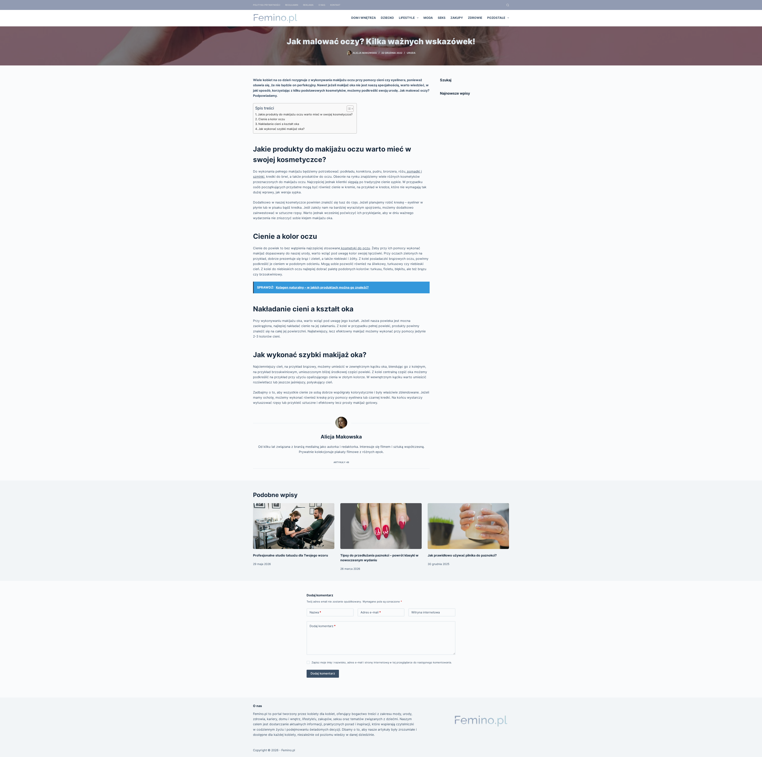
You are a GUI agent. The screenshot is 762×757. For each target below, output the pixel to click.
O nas (321, 5)
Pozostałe (496, 18)
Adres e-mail (371, 612)
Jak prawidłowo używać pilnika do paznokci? (462, 555)
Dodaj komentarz (323, 626)
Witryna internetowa (425, 612)
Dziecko (387, 18)
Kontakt (335, 5)
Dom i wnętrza (363, 18)
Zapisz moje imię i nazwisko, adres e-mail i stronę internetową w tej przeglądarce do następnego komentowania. (382, 662)
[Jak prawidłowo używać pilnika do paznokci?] (468, 526)
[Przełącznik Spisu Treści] (348, 108)
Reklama (308, 5)
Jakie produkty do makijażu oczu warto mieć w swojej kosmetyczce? (305, 114)
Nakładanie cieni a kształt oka (279, 124)
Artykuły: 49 (341, 462)
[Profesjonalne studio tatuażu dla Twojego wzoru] (293, 526)
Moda (428, 18)
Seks (441, 18)
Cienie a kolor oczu (271, 119)
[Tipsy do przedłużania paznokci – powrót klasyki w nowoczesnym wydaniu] (381, 526)
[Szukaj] (507, 5)
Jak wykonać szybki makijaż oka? (281, 128)
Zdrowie (475, 18)
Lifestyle (407, 18)
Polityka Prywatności (266, 5)
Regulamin (291, 5)
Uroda (411, 52)
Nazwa (315, 612)
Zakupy (456, 18)
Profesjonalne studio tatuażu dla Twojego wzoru (290, 555)
